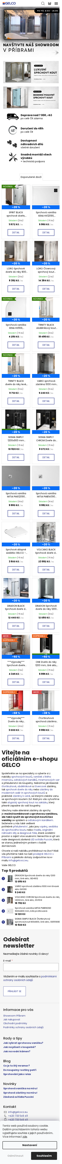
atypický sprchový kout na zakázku (27, 802)
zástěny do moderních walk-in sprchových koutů (27, 791)
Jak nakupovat (11, 1019)
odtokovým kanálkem (40, 820)
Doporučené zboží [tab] (31, 177)
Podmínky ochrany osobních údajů (23, 1027)
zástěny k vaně (21, 796)
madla (37, 830)
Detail (16, 232)
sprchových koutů (21, 776)
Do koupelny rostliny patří (19, 1070)
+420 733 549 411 (18, 1115)
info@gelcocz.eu (18, 860)
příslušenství (20, 826)
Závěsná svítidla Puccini (18, 1097)
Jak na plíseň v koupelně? (19, 1047)
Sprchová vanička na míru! (20, 1088)
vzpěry (43, 826)
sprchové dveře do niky (19, 789)
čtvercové (40, 786)
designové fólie (28, 833)
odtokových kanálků (25, 780)
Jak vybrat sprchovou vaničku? (23, 1043)
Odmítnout (15, 1156)
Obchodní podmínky (15, 1023)
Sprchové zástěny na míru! (20, 1093)
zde (24, 1137)
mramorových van (49, 780)
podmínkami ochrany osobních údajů (30, 978)
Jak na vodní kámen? (16, 1051)
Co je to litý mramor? (16, 1066)
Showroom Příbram (14, 1015)
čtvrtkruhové (9, 786)
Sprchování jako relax (17, 1074)
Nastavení (29, 1145)
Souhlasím (44, 1156)
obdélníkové (25, 786)
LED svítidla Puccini (41, 839)
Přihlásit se (14, 991)
